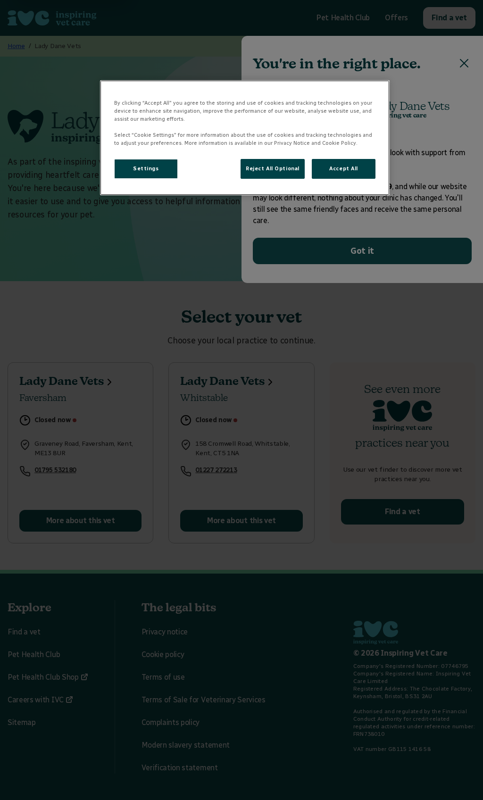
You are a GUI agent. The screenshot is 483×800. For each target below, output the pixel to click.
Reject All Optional (273, 168)
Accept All (343, 168)
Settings (146, 168)
